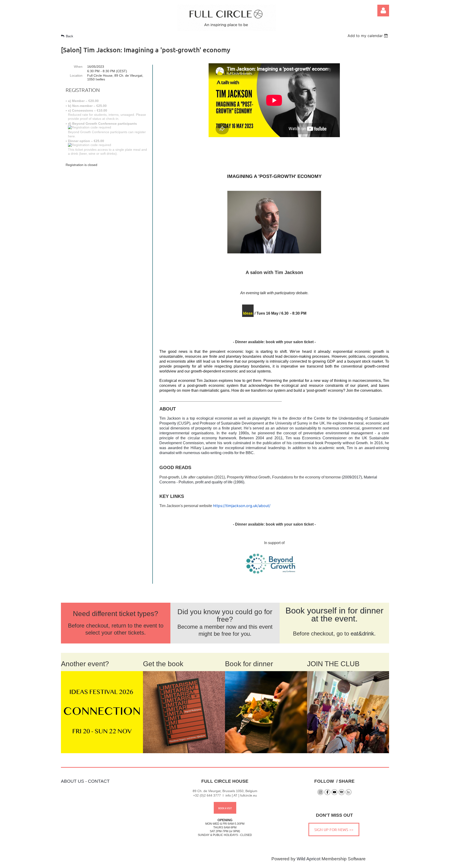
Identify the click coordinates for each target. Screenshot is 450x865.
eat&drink (362, 633)
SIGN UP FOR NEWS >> (333, 829)
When (78, 66)
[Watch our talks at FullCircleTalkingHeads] (334, 794)
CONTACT (99, 781)
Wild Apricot (308, 858)
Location (76, 75)
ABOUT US (72, 781)
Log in (383, 10)
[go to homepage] (226, 29)
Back (69, 36)
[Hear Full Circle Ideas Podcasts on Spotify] (341, 794)
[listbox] (368, 35)
